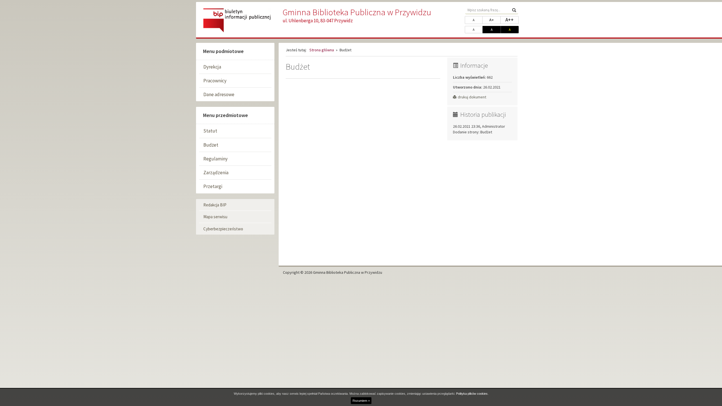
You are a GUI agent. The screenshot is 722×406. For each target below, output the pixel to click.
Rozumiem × (361, 400)
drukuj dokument (472, 97)
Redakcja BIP (214, 205)
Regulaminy (215, 159)
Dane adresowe (218, 94)
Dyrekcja (212, 67)
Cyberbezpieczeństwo (223, 228)
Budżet (210, 145)
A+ (495, 19)
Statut (210, 131)
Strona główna (321, 49)
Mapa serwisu (215, 216)
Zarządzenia (215, 172)
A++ (512, 19)
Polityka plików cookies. (472, 393)
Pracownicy (214, 81)
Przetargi (212, 186)
